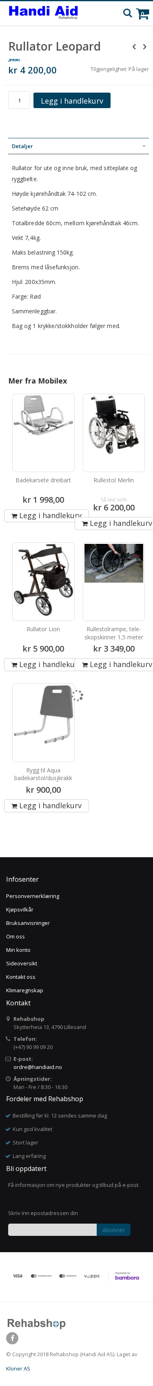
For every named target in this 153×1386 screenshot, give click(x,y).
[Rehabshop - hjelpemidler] (43, 13)
